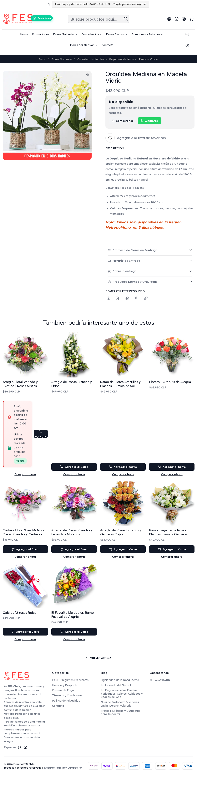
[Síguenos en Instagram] (187, 34)
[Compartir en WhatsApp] (127, 298)
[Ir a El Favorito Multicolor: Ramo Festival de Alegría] (74, 585)
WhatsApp (152, 120)
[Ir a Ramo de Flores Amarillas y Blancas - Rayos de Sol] (123, 354)
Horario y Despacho (65, 685)
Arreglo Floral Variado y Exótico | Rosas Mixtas (20, 384)
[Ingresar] (184, 19)
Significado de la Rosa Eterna (120, 680)
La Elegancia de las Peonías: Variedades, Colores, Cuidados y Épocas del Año (122, 693)
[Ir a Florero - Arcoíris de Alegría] (171, 354)
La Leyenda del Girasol (116, 685)
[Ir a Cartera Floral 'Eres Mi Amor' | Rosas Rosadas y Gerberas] (25, 503)
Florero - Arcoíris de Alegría (170, 382)
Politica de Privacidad (66, 700)
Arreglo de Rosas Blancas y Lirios (71, 384)
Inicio (42, 59)
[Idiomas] (169, 19)
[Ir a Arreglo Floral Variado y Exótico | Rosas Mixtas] (25, 354)
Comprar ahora (25, 474)
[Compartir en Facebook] (108, 298)
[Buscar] (126, 19)
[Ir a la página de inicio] (18, 19)
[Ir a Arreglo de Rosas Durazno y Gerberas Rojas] (123, 503)
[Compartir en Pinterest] (136, 298)
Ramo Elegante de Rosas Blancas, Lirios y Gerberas (168, 532)
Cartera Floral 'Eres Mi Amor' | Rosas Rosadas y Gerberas (25, 532)
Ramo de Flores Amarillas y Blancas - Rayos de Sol (120, 384)
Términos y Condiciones (67, 695)
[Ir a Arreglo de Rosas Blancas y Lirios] (74, 354)
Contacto (58, 706)
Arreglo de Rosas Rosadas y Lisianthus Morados (72, 532)
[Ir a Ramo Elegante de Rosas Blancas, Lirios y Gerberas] (171, 503)
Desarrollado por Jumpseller (63, 767)
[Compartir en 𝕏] (118, 298)
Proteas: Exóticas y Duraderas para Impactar (120, 712)
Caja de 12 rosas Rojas (19, 613)
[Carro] (191, 19)
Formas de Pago (63, 690)
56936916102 (162, 680)
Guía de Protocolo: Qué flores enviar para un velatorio (120, 703)
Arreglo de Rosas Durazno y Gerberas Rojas (120, 532)
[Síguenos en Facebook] (187, 45)
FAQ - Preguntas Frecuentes (70, 680)
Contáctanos (124, 120)
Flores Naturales (61, 59)
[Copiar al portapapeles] (146, 298)
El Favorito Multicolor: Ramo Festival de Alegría (72, 615)
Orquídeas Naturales (90, 59)
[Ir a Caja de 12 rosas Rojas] (25, 585)
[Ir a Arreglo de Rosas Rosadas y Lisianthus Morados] (74, 503)
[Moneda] (177, 19)
